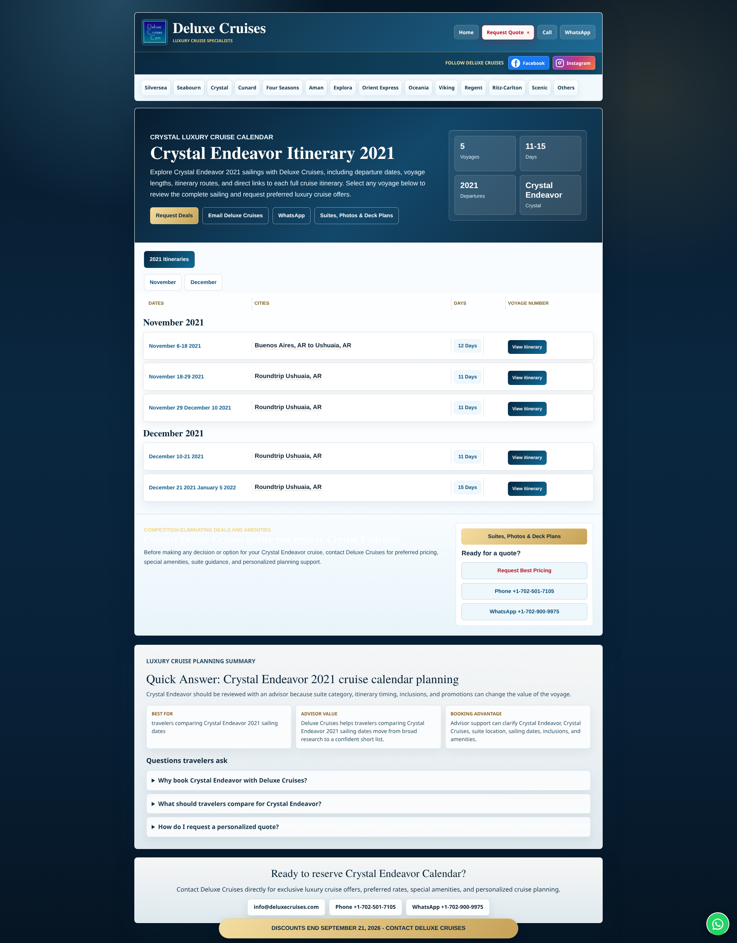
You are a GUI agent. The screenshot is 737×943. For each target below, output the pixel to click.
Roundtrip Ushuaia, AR (288, 376)
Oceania (418, 87)
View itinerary (527, 347)
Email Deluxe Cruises (235, 215)
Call (547, 32)
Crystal (219, 87)
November (163, 282)
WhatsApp (578, 32)
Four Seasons (282, 87)
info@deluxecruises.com (286, 907)
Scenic (540, 87)
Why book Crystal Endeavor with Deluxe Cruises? (232, 780)
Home (466, 32)
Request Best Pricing (524, 570)
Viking (446, 87)
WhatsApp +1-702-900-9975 (524, 611)
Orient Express (380, 87)
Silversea (156, 87)
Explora (343, 87)
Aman (316, 87)
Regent (473, 87)
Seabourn (189, 87)
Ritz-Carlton (507, 87)
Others (566, 87)
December (203, 282)
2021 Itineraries (169, 259)
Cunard (247, 87)
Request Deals (174, 215)
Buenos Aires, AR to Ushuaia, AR (302, 345)
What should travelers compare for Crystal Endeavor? (239, 803)
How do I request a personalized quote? (218, 826)
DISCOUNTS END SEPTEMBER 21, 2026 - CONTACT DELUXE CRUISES (368, 928)
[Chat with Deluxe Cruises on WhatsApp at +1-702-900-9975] (717, 923)
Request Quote (505, 32)
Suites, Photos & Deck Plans (356, 215)
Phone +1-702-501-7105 (524, 591)
